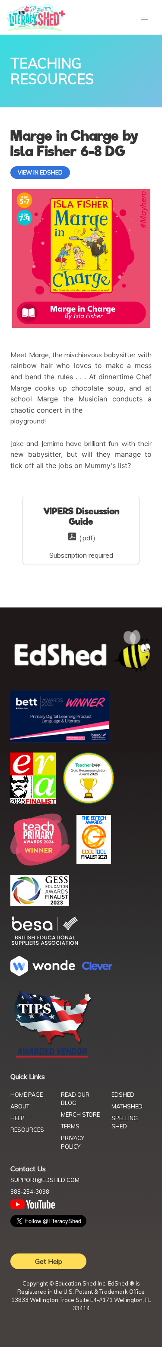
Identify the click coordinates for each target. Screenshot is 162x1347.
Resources (27, 1129)
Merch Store (80, 1114)
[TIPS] (52, 1057)
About (19, 1106)
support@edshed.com (44, 1179)
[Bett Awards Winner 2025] (59, 740)
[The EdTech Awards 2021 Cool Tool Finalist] (93, 861)
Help (17, 1117)
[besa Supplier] (44, 944)
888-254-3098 (29, 1191)
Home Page (26, 1094)
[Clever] (97, 967)
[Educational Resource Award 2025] (33, 801)
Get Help (48, 1261)
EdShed (122, 1094)
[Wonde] (42, 973)
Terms (70, 1126)
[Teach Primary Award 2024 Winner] (40, 863)
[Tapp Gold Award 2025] (88, 801)
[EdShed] (81, 651)
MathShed (127, 1106)
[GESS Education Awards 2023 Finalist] (39, 903)
